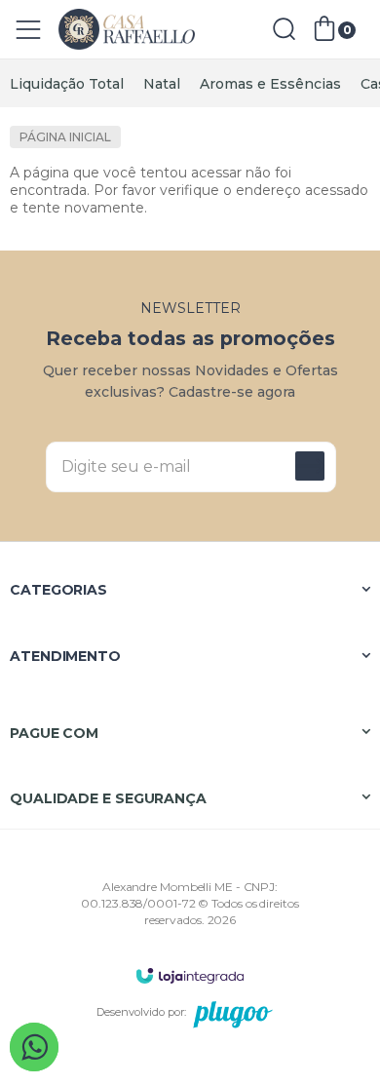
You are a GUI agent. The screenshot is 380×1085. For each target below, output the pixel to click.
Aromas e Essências (270, 84)
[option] (66, 84)
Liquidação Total (67, 84)
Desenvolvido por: (141, 1012)
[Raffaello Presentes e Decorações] (126, 30)
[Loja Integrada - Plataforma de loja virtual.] (190, 975)
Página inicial (65, 137)
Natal (161, 84)
